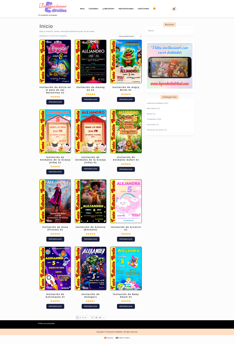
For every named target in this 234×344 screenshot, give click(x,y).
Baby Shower (152, 108)
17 (92, 318)
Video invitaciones (126, 9)
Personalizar (55, 102)
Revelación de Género (155, 130)
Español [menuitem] (110, 338)
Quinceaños (151, 124)
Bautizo (150, 114)
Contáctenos (143, 9)
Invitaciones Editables (155, 103)
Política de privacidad (46, 323)
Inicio (82, 9)
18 (96, 318)
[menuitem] (154, 8)
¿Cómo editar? (108, 9)
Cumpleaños (152, 119)
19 (100, 318)
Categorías (93, 9)
